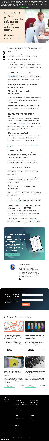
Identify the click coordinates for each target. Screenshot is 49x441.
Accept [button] (22, 7)
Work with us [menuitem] (32, 420)
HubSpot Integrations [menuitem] (19, 402)
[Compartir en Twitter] (4, 54)
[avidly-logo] (7, 397)
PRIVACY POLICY (22, 437)
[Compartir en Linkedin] (4, 57)
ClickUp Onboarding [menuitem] (34, 400)
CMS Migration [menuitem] (18, 406)
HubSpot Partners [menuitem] (18, 409)
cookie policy (14, 2)
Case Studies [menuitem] (17, 429)
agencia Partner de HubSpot (28, 219)
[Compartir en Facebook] (4, 52)
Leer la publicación (9, 350)
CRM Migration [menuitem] (18, 400)
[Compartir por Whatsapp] (4, 59)
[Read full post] (14, 326)
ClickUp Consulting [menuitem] (34, 404)
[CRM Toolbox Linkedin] (29, 437)
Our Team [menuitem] (32, 418)
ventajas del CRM (20, 202)
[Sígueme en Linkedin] (20, 279)
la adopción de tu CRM (24, 123)
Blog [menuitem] (16, 428)
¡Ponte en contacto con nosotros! (32, 223)
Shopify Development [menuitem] (19, 418)
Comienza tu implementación (12, 254)
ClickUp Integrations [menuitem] (34, 402)
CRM (9, 12)
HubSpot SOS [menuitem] (17, 408)
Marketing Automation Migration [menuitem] (21, 404)
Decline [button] (27, 7)
